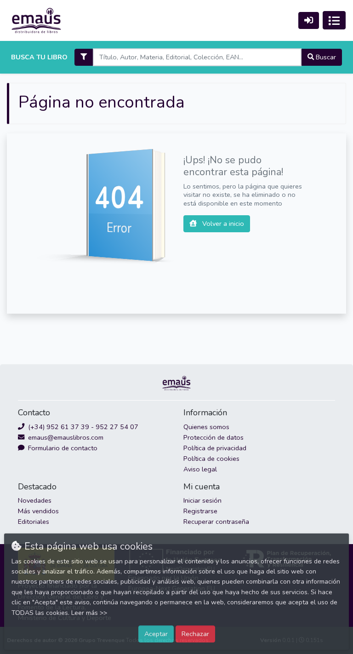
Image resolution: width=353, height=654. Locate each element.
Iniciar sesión (202, 500)
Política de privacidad (214, 448)
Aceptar (156, 633)
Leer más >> (89, 612)
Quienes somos (206, 426)
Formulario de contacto (61, 448)
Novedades (34, 500)
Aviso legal (200, 469)
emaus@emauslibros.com (64, 437)
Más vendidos (38, 511)
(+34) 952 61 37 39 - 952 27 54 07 (82, 426)
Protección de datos (213, 437)
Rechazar (195, 633)
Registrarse (200, 511)
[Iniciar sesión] (308, 20)
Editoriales (33, 521)
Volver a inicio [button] (222, 223)
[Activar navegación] (334, 20)
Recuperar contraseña (216, 521)
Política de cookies (211, 458)
